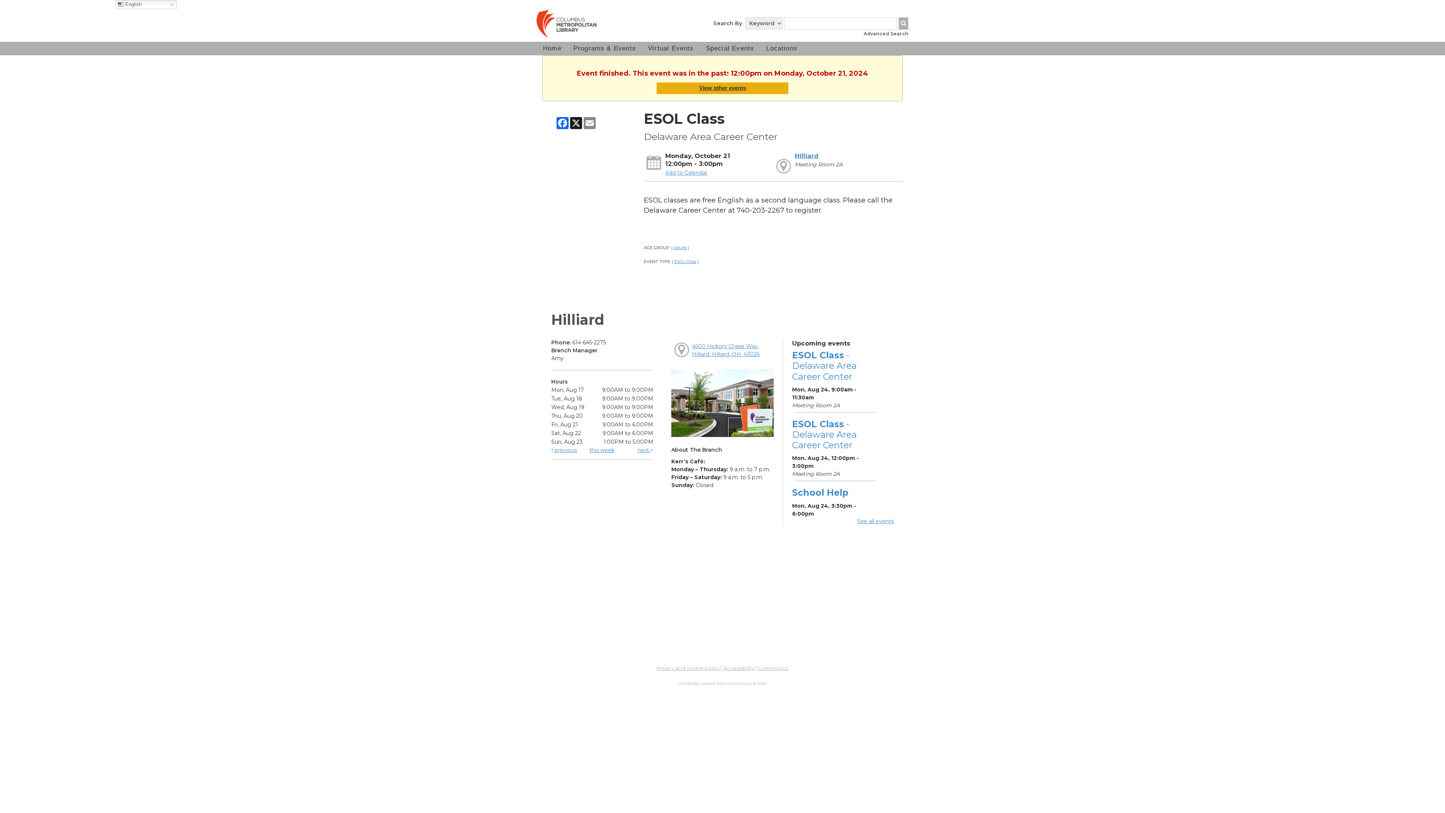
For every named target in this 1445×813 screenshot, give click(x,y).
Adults (680, 247)
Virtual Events (671, 48)
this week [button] (602, 450)
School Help (820, 492)
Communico (773, 668)
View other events (722, 88)
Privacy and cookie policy (688, 668)
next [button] (644, 450)
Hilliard (806, 156)
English (132, 4)
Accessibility (738, 668)
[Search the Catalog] (903, 23)
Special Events (730, 48)
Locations (781, 48)
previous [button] (565, 450)
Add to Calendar (686, 172)
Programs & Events (604, 48)
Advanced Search (886, 34)
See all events (875, 521)
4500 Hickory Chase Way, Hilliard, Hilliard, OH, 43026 (726, 350)
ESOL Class (685, 261)
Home (552, 48)
